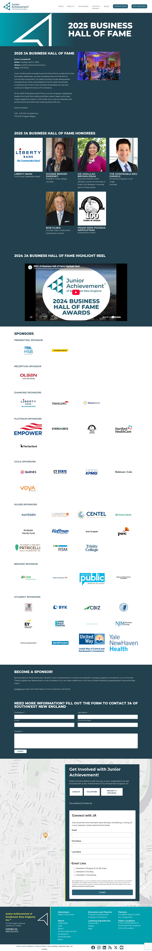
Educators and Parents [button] (100, 912)
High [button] (90, 929)
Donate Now (120, 6)
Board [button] (60, 929)
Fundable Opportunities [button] (129, 914)
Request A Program (112, 792)
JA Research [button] (63, 934)
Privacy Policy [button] (40, 946)
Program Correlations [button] (97, 917)
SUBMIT (102, 892)
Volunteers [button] (63, 912)
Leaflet (127, 906)
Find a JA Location (126, 928)
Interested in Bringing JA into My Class (91, 868)
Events (95, 6)
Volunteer (92, 792)
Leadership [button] (63, 923)
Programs (83, 6)
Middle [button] (91, 926)
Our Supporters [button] (125, 917)
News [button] (60, 939)
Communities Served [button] (67, 931)
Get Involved (139, 6)
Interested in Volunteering (86, 875)
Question (18, 731)
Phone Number (84, 720)
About (70, 6)
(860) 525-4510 (12, 931)
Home (61, 6)
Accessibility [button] (53, 946)
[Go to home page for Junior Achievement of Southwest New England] (16, 6)
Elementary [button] (93, 923)
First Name (19, 712)
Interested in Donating (84, 871)
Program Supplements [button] (98, 914)
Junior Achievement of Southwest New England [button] (129, 924)
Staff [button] (60, 926)
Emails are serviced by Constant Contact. (83, 886)
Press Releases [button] (64, 937)
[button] (74, 6)
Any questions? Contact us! (80, 803)
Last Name (83, 712)
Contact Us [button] (11, 929)
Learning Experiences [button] (99, 921)
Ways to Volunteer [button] (66, 914)
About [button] (61, 921)
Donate (76, 792)
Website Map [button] (64, 946)
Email (17, 720)
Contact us (18, 689)
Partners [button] (122, 912)
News (106, 6)
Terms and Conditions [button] (25, 946)
